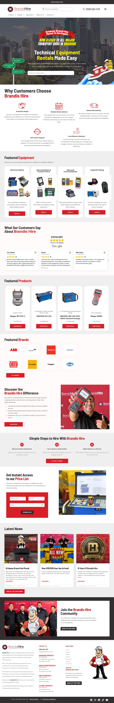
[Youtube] (107, 700)
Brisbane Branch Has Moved (17, 568)
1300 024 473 (92, 9)
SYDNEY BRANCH (45, 686)
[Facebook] (99, 700)
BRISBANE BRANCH (46, 655)
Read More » (9, 581)
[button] (108, 260)
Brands (20, 15)
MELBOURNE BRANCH (47, 666)
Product (11, 15)
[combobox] (51, 73)
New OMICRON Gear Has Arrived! (55, 568)
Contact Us (49, 15)
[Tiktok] (103, 700)
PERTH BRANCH (45, 676)
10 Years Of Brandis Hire (88, 568)
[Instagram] (95, 700)
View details (18, 326)
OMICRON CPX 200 (43, 316)
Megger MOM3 (96, 316)
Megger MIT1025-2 (17, 316)
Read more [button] (11, 268)
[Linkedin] (91, 700)
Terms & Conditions (49, 699)
